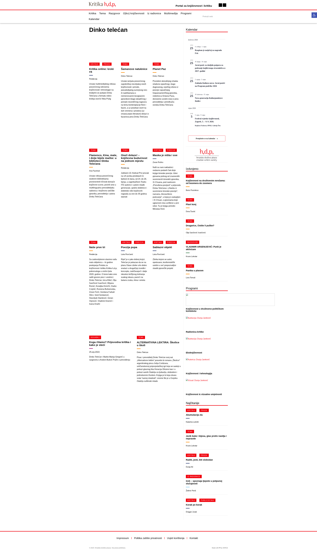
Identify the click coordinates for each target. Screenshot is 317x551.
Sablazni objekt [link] (162, 247)
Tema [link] (102, 13)
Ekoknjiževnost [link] (194, 352)
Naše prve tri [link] (97, 247)
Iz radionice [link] (154, 13)
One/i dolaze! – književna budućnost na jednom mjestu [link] (134, 158)
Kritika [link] (92, 13)
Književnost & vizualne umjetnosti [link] (204, 394)
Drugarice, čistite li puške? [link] (200, 225)
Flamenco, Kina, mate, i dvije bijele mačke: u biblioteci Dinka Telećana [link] (103, 159)
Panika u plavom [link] (194, 270)
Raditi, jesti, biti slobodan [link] (199, 460)
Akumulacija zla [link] (194, 415)
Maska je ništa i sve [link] (165, 155)
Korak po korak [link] (194, 505)
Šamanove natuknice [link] (134, 69)
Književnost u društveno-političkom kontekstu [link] (205, 310)
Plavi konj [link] (191, 204)
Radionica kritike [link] (195, 332)
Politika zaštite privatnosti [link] (148, 538)
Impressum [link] (123, 538)
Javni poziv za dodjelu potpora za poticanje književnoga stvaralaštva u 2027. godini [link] (210, 68)
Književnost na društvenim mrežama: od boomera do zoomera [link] (205, 181)
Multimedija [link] (171, 13)
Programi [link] (186, 13)
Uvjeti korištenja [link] (175, 538)
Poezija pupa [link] (129, 247)
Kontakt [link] (194, 538)
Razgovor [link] (114, 13)
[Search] (226, 16)
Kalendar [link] (94, 19)
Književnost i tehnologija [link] (199, 373)
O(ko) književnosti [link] (133, 13)
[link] (314, 15)
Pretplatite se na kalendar (205, 138)
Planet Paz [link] (159, 69)
